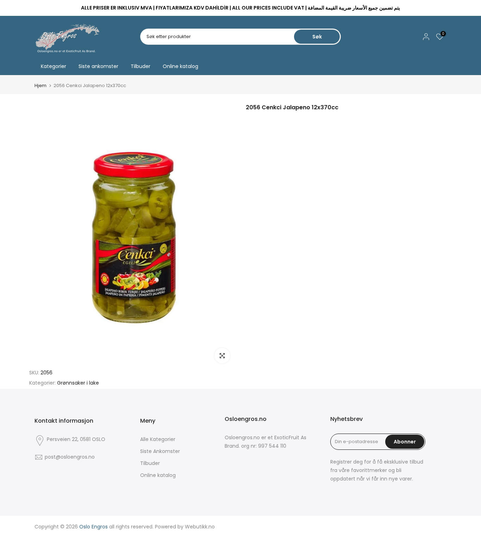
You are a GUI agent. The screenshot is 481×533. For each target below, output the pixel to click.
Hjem (40, 85)
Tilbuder (140, 66)
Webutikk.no (200, 526)
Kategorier (53, 66)
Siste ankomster (98, 66)
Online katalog (180, 66)
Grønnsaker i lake (78, 382)
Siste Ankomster (160, 451)
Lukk (43, 8)
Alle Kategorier (157, 439)
